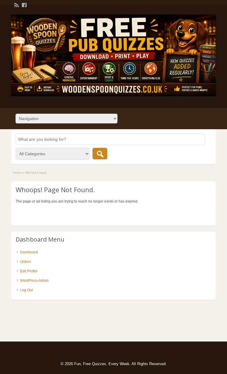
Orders (25, 262)
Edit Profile (29, 271)
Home (17, 172)
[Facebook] (23, 4)
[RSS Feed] (16, 4)
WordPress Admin (34, 281)
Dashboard (29, 252)
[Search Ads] (100, 153)
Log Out (26, 290)
